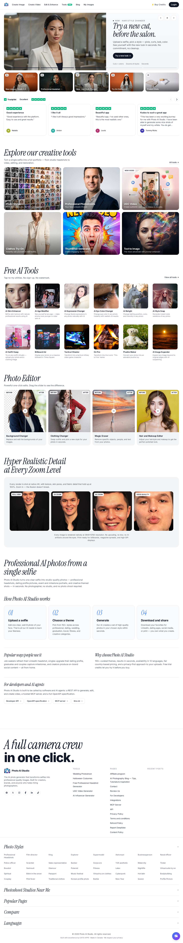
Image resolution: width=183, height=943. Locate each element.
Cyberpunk (120, 873)
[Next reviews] (176, 99)
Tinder (163, 863)
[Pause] (167, 18)
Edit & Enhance (51, 4)
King (51, 855)
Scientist (30, 863)
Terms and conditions (120, 818)
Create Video (34, 4)
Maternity (142, 863)
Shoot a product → (123, 56)
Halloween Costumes (82, 778)
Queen (141, 879)
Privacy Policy (116, 814)
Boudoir (7, 868)
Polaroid (74, 868)
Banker (74, 863)
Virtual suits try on (168, 868)
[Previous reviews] (171, 99)
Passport (52, 873)
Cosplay (7, 879)
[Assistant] (176, 936)
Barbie (96, 879)
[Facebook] (25, 792)
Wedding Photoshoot (82, 774)
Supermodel (98, 855)
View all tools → (171, 277)
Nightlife (141, 868)
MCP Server (115, 805)
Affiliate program (117, 774)
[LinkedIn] (31, 792)
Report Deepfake (118, 827)
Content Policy (116, 832)
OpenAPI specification (38, 701)
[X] (12, 792)
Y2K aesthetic (122, 863)
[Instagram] (19, 792)
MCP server (61, 701)
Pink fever (30, 879)
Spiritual (7, 873)
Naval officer (165, 855)
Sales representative (58, 863)
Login (174, 4)
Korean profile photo (80, 879)
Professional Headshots (9, 856)
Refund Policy (116, 823)
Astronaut (120, 855)
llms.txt (78, 701)
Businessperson (145, 855)
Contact (113, 786)
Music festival (77, 873)
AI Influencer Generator (83, 795)
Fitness (96, 868)
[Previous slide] (161, 18)
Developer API (13, 701)
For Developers (117, 795)
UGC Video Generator (83, 791)
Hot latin (141, 873)
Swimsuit (30, 868)
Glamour (52, 868)
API (111, 809)
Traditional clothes (57, 879)
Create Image (18, 4)
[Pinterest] (6, 792)
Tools (66, 4)
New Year (120, 879)
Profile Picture (166, 879)
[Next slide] (174, 18)
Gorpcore (97, 863)
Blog (78, 4)
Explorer (74, 855)
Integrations (115, 800)
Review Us (115, 791)
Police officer (10, 863)
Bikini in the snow (34, 873)
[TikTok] (38, 792)
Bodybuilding (166, 873)
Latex (118, 868)
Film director (31, 855)
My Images (89, 4)
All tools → (174, 162)
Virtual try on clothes (102, 873)
